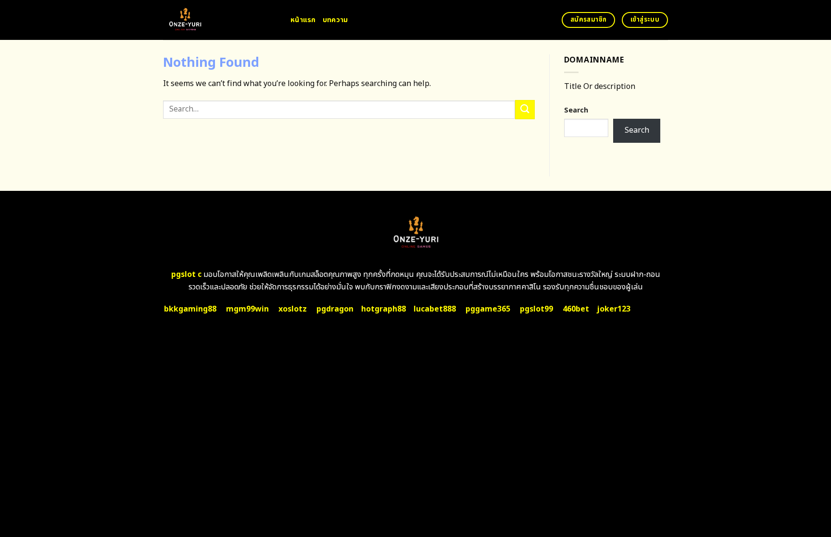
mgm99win (247, 309)
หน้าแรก (303, 20)
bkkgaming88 (190, 309)
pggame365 (488, 309)
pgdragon (334, 309)
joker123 (613, 309)
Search (576, 110)
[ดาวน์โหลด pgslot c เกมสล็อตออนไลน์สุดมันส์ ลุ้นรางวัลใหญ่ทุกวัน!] (219, 20)
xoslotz (292, 309)
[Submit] (524, 109)
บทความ (335, 20)
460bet (576, 309)
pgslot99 (536, 309)
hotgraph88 (383, 309)
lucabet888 (435, 309)
